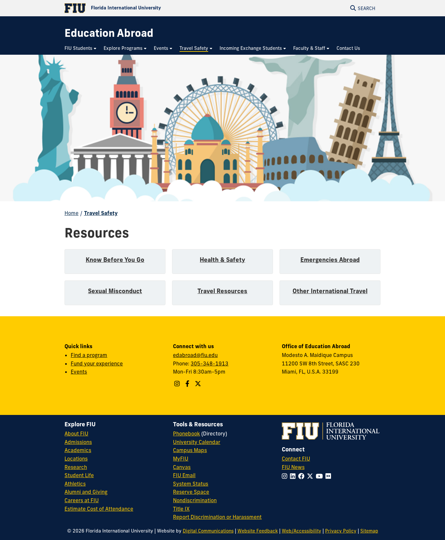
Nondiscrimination (195, 500)
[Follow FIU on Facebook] (302, 476)
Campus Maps (190, 450)
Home (72, 213)
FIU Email (184, 475)
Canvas (182, 467)
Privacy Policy (340, 531)
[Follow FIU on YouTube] (320, 476)
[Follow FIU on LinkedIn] (294, 476)
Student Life (79, 475)
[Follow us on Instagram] (178, 383)
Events (79, 371)
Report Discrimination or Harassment (217, 517)
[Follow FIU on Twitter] (311, 476)
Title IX (181, 508)
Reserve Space (191, 492)
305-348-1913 (209, 363)
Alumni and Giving (86, 492)
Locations (76, 458)
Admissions (78, 442)
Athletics (75, 483)
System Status (190, 483)
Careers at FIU (82, 500)
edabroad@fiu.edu (195, 355)
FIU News (293, 467)
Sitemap (369, 531)
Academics (78, 450)
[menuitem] (80, 48)
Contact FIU (296, 458)
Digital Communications (208, 531)
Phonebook (186, 433)
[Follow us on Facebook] (188, 383)
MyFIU (180, 458)
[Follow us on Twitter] (199, 383)
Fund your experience (97, 363)
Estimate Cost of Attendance (99, 508)
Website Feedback (257, 531)
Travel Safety (101, 213)
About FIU (76, 433)
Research (76, 467)
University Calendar (196, 442)
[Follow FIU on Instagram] (286, 476)
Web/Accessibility (301, 531)
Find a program (89, 355)
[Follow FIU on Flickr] (329, 476)
